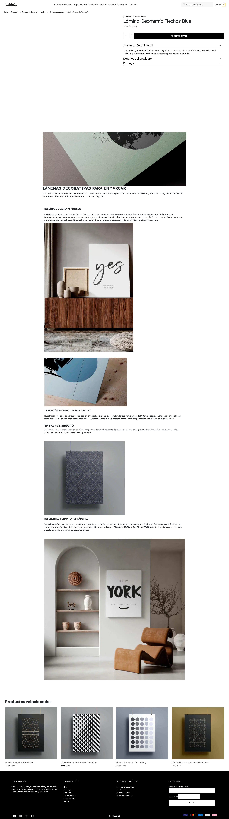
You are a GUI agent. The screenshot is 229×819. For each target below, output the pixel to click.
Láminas (43, 12)
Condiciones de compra (125, 787)
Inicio (6, 12)
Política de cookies (123, 793)
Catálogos (68, 790)
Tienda (66, 801)
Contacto (67, 793)
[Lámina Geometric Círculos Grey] (142, 733)
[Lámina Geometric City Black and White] (87, 733)
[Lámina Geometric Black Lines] (31, 733)
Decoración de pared (29, 12)
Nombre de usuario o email (179, 787)
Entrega (128, 63)
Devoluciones (121, 790)
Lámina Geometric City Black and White (79, 762)
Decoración (15, 12)
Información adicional (138, 45)
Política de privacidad (124, 796)
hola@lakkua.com (42, 792)
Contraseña (173, 796)
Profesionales (69, 799)
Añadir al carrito (179, 35)
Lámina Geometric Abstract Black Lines (190, 762)
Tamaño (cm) (130, 26)
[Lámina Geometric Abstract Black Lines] (198, 733)
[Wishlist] (53, 711)
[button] (220, 4)
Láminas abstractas (56, 12)
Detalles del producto (137, 58)
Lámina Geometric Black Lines (19, 762)
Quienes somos (69, 796)
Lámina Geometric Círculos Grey (131, 762)
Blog (65, 787)
